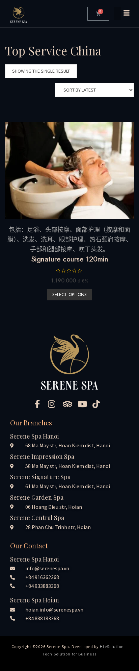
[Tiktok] (99, 404)
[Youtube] (84, 404)
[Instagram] (54, 404)
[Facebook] (40, 404)
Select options (69, 294)
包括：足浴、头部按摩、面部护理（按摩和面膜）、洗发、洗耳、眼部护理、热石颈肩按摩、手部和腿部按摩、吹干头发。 (69, 239)
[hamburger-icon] (121, 13)
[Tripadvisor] (69, 404)
